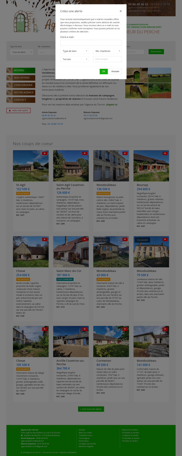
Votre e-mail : (67, 37)
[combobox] (74, 51)
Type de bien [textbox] (69, 51)
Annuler (115, 71)
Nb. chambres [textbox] (103, 51)
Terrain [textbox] (67, 59)
